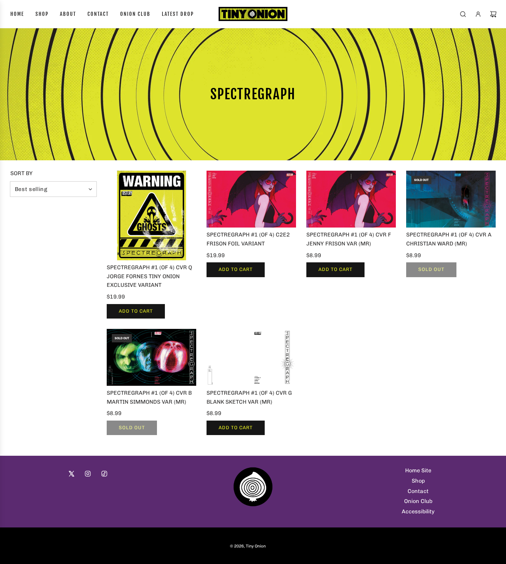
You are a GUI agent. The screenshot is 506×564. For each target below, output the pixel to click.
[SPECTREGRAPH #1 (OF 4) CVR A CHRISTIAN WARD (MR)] (451, 199)
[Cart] (493, 14)
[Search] (463, 14)
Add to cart (136, 311)
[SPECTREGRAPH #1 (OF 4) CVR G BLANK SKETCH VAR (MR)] (251, 357)
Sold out (431, 269)
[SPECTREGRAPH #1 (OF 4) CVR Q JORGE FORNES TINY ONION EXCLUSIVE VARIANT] (151, 215)
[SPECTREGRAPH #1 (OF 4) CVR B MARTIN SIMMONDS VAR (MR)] (151, 357)
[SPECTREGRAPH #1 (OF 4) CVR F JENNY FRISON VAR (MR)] (351, 199)
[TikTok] (104, 473)
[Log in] (478, 14)
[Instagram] (87, 473)
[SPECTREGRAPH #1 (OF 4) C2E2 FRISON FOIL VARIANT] (251, 199)
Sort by (21, 173)
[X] (71, 473)
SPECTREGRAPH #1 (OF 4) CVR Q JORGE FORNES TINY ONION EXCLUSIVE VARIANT (149, 276)
